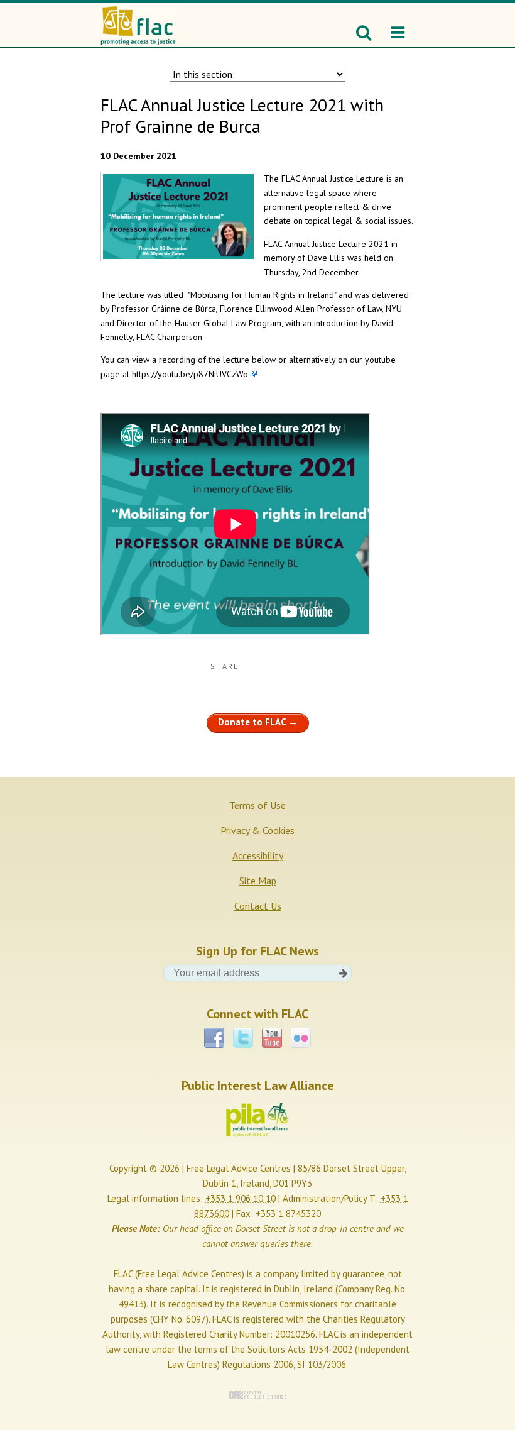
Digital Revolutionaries (257, 1395)
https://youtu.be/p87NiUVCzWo (190, 374)
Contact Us (257, 905)
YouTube (272, 1033)
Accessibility (257, 855)
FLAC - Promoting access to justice (137, 18)
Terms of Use (257, 805)
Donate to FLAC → (258, 722)
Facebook (214, 1033)
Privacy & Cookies (257, 830)
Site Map (257, 880)
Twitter (243, 1033)
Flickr (301, 1033)
